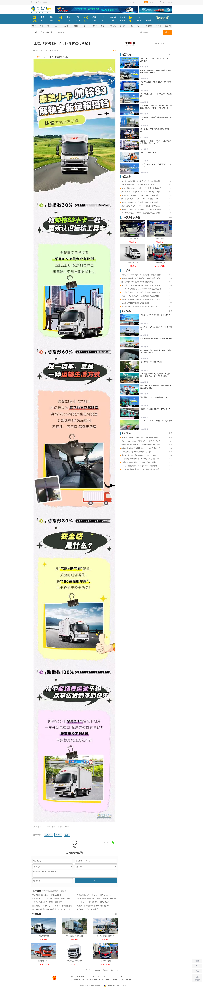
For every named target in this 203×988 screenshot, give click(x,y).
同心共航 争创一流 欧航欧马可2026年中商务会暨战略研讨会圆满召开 (142, 438)
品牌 (94, 17)
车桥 (131, 26)
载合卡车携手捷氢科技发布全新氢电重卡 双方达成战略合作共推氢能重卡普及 (142, 299)
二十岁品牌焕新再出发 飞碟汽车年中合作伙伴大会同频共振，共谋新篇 (142, 292)
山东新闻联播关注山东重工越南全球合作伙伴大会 (139, 466)
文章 (43, 17)
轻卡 (34, 26)
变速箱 (122, 26)
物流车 (103, 26)
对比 (104, 20)
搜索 (167, 32)
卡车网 (41, 32)
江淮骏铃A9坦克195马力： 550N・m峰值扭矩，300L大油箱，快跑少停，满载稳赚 (142, 199)
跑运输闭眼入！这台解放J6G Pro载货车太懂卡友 (94, 895)
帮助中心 (114, 970)
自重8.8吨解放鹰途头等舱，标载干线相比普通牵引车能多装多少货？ (142, 462)
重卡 (49, 26)
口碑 (139, 17)
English (169, 2)
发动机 (113, 26)
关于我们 (88, 970)
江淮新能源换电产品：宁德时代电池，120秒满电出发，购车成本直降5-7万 (142, 202)
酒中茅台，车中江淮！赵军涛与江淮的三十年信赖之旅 (52, 906)
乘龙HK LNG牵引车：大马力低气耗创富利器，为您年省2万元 (142, 441)
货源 (139, 20)
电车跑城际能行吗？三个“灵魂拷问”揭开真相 (137, 185)
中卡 (42, 26)
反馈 (114, 50)
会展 (68, 20)
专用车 (86, 26)
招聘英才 (97, 970)
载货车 (67, 26)
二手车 (113, 20)
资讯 (47, 32)
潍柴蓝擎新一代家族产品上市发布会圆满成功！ (138, 282)
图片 (52, 20)
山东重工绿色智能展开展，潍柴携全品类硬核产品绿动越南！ (142, 289)
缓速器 (168, 26)
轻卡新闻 (59, 32)
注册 (151, 2)
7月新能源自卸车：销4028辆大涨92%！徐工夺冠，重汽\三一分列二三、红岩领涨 (52, 909)
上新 (68, 17)
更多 (116, 914)
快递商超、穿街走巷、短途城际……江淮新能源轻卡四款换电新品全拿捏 (142, 209)
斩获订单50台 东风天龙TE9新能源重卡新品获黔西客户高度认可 (142, 296)
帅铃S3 (58, 835)
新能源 (113, 17)
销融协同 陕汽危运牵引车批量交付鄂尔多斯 (93, 906)
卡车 (52, 32)
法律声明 (106, 970)
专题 (43, 20)
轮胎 (139, 26)
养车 (148, 17)
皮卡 (95, 26)
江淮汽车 (48, 835)
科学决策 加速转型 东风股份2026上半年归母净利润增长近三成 (142, 448)
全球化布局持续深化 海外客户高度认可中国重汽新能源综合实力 (142, 278)
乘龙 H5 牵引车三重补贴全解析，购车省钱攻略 (138, 455)
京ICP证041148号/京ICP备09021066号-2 (89, 985)
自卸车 (77, 26)
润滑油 (158, 26)
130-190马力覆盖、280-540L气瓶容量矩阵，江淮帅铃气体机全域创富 (142, 213)
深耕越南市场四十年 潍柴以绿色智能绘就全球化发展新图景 (142, 445)
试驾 (78, 17)
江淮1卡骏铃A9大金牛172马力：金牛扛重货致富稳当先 (141, 188)
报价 (104, 17)
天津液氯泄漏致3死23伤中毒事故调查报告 (47, 895)
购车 (197, 966)
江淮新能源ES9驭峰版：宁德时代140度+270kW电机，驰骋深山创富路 (142, 195)
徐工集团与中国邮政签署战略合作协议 (135, 303)
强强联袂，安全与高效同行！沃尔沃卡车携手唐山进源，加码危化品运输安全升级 (142, 275)
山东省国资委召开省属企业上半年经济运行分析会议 (140, 469)
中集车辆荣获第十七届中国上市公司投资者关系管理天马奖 (97, 899)
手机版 (161, 2)
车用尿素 (148, 26)
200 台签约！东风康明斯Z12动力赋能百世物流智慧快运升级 (142, 285)
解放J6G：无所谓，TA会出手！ (88, 909)
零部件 (122, 20)
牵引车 (58, 26)
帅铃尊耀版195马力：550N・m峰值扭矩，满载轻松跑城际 (142, 206)
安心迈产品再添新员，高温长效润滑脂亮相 (47, 902)
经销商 (122, 17)
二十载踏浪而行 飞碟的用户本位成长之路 (136, 452)
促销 (94, 20)
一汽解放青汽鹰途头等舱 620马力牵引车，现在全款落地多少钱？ (142, 459)
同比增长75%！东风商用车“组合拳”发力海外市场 (139, 306)
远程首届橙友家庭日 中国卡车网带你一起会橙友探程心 (52, 899)
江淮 (39, 57)
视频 (52, 17)
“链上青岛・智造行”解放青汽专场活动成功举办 (94, 902)
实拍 (78, 20)
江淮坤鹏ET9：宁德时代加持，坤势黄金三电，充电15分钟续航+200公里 (142, 192)
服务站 (148, 20)
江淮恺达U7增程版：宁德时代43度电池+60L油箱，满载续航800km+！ (142, 181)
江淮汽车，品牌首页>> (161, 44)
